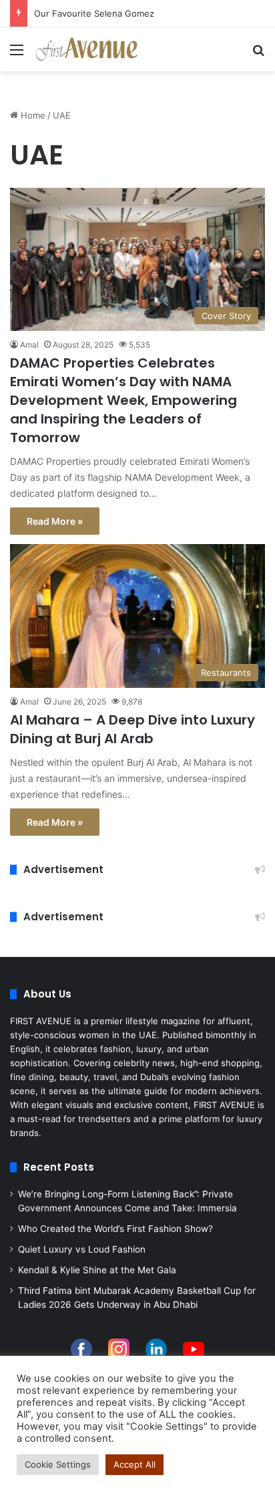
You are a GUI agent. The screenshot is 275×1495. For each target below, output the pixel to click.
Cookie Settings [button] (58, 1464)
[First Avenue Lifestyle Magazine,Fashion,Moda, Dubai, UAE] (86, 49)
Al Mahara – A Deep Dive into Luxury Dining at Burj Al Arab (132, 729)
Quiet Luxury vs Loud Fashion (82, 1249)
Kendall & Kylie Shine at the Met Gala (97, 1270)
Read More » (55, 521)
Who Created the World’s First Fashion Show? (115, 1228)
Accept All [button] (134, 1464)
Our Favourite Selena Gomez (94, 13)
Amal (29, 345)
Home (31, 115)
